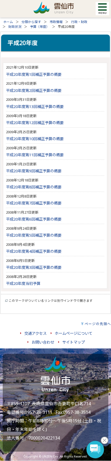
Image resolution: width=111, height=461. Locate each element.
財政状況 (14, 26)
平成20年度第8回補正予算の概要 (33, 186)
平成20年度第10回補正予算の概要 (35, 138)
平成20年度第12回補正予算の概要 (35, 122)
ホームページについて (73, 333)
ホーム (8, 22)
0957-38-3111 (38, 412)
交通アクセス (35, 333)
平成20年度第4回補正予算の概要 (33, 251)
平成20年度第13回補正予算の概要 (35, 106)
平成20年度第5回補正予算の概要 (33, 235)
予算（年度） (39, 26)
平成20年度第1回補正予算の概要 (33, 74)
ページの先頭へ (98, 323)
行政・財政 (79, 22)
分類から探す (31, 22)
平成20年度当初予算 (23, 283)
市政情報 (56, 22)
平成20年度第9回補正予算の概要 (33, 170)
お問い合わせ (43, 342)
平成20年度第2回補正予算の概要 (33, 90)
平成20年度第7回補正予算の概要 (33, 203)
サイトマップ (73, 342)
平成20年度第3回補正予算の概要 (33, 267)
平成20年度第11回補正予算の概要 (35, 154)
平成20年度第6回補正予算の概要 (33, 219)
